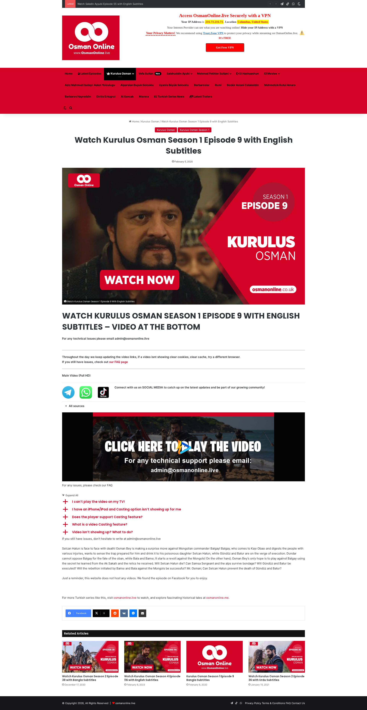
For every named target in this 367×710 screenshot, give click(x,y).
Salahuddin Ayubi (178, 73)
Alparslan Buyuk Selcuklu (137, 85)
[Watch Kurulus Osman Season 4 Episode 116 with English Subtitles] (152, 657)
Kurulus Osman (120, 73)
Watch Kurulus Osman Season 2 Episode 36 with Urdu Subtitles (276, 678)
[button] (183, 502)
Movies (272, 73)
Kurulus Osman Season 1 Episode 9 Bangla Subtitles (210, 678)
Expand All (70, 495)
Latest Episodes (90, 73)
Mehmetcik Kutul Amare (280, 85)
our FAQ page (118, 362)
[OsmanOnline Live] (90, 38)
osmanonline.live (125, 597)
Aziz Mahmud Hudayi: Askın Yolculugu (90, 85)
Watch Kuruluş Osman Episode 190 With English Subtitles (111, 3)
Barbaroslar (201, 85)
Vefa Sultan (149, 73)
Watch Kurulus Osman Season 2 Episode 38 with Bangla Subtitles (90, 678)
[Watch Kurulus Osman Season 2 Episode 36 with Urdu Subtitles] (276, 657)
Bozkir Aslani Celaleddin (243, 85)
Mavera (144, 96)
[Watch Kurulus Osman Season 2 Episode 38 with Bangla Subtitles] (90, 657)
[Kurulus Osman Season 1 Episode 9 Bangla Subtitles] (214, 657)
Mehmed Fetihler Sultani (213, 73)
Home (68, 73)
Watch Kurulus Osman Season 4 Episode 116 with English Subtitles (152, 678)
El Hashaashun (249, 73)
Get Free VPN (225, 47)
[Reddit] (115, 613)
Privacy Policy (253, 703)
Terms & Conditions (273, 703)
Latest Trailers (202, 96)
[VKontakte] (124, 613)
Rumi (218, 85)
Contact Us (298, 703)
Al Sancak (127, 96)
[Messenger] (133, 613)
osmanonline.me (217, 597)
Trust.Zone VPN (213, 33)
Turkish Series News (170, 96)
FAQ (288, 703)
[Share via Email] (142, 613)
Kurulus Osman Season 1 (194, 129)
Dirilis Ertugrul (105, 96)
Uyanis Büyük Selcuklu (174, 85)
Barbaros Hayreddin (78, 96)
